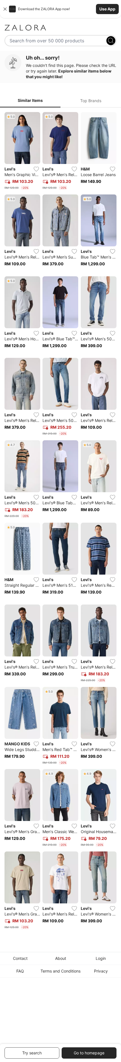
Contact (20, 958)
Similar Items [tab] (30, 100)
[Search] (110, 40)
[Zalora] (60, 27)
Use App (107, 8)
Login (101, 958)
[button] (60, 9)
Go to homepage (89, 1052)
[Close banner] (5, 9)
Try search (32, 1052)
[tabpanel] (60, 522)
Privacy (101, 971)
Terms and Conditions (60, 971)
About (60, 958)
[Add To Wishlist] (36, 169)
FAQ (20, 971)
